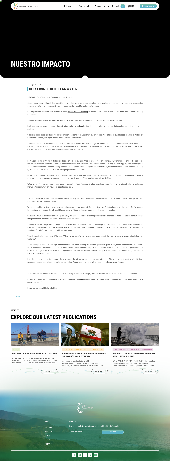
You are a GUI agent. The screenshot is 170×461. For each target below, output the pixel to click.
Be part (115, 6)
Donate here (147, 6)
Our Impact (84, 6)
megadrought (79, 126)
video (80, 279)
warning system (63, 120)
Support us (48, 444)
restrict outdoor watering (78, 112)
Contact (47, 440)
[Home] (25, 6)
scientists (64, 126)
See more (48, 371)
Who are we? (101, 6)
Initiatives (68, 6)
